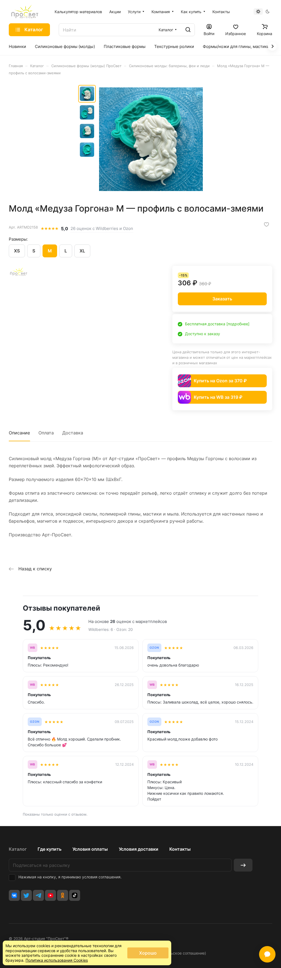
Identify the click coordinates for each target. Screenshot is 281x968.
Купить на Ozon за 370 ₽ (220, 380)
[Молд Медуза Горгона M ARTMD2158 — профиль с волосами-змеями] (151, 139)
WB (32, 648)
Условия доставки (138, 849)
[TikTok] (74, 895)
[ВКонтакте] (14, 895)
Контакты (180, 849)
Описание (19, 432)
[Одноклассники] (62, 895)
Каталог (18, 849)
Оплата (46, 432)
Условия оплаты (90, 849)
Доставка (72, 432)
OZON (154, 648)
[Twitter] (26, 895)
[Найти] (188, 29)
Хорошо (148, 953)
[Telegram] (38, 895)
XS (17, 251)
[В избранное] (266, 224)
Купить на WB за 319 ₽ (218, 397)
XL (82, 251)
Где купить (49, 849)
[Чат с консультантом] (267, 954)
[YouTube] (50, 895)
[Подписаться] (243, 865)
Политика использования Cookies (57, 960)
